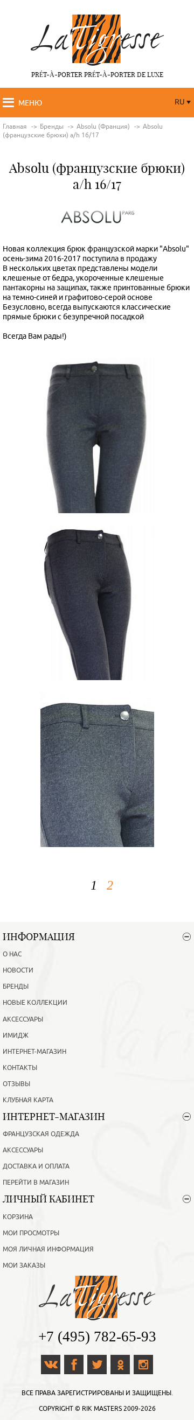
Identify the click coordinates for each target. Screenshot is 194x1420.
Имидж (16, 1035)
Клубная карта (28, 1100)
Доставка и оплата (36, 1166)
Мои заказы (24, 1265)
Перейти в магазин (36, 1182)
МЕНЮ (30, 103)
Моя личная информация (48, 1249)
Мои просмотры (31, 1233)
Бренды (16, 986)
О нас (12, 954)
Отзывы (16, 1084)
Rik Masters (102, 1408)
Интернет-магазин (34, 1051)
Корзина (18, 1217)
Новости (18, 970)
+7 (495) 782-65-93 (97, 1336)
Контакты (20, 1068)
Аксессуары (23, 1019)
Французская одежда (41, 1134)
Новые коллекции (35, 1002)
